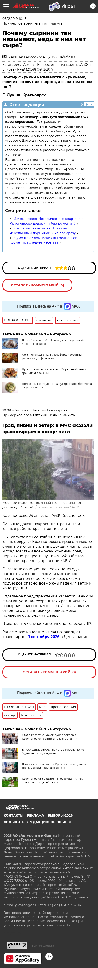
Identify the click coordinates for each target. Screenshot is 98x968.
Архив (28, 65)
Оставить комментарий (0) (37, 285)
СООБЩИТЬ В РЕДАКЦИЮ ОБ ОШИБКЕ (38, 822)
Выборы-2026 (60, 815)
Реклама (35, 815)
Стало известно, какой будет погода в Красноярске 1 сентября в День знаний (49, 736)
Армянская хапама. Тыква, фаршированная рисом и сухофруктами (52, 356)
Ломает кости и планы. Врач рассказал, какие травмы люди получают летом (54, 765)
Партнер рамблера (43, 945)
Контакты (13, 815)
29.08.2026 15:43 (15, 410)
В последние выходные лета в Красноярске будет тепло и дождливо (53, 751)
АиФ (75, 507)
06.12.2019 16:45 (14, 19)
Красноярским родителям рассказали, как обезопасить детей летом (52, 780)
